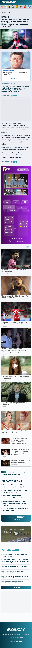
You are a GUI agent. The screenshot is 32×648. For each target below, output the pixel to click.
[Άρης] (17, 6)
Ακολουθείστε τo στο (16, 518)
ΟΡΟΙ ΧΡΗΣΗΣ (26, 634)
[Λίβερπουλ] (21, 6)
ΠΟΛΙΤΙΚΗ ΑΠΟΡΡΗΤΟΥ (16, 634)
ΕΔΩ (20, 157)
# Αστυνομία (11, 472)
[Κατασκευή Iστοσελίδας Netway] (18, 641)
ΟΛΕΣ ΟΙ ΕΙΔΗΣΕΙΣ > (16, 587)
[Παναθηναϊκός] (5, 6)
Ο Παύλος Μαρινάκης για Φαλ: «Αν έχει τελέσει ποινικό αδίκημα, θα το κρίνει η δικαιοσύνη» (14, 503)
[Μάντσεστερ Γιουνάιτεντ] (25, 6)
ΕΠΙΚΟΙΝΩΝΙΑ (5, 634)
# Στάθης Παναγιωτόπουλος (10, 474)
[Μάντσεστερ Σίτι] (29, 6)
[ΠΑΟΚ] (13, 6)
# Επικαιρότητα (21, 472)
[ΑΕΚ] (9, 6)
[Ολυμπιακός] (1, 6)
